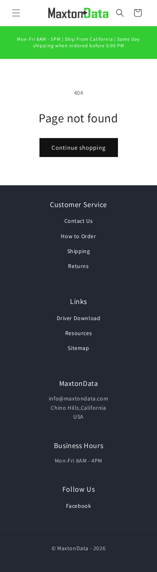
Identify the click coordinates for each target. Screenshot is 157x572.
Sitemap (78, 348)
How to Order (78, 236)
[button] (16, 13)
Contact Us (78, 220)
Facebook (78, 505)
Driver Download (79, 318)
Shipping (78, 251)
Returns (78, 266)
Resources (78, 333)
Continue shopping (79, 147)
